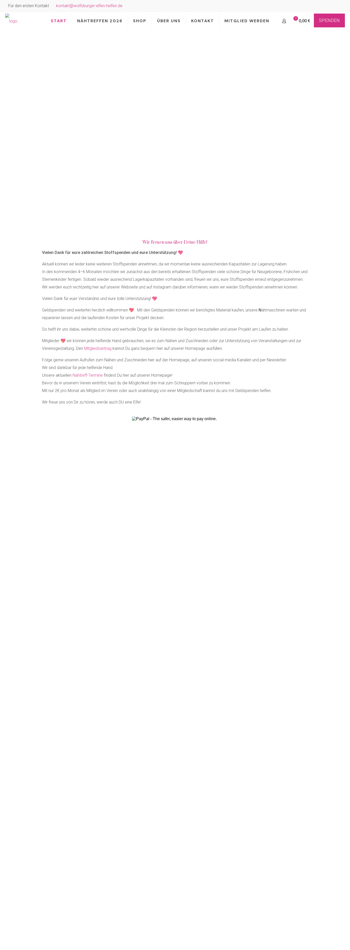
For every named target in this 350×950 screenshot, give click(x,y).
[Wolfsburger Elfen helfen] (11, 21)
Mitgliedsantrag (97, 348)
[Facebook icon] (332, 6)
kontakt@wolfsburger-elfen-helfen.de (89, 5)
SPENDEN (329, 20)
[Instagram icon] (339, 6)
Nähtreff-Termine (88, 375)
